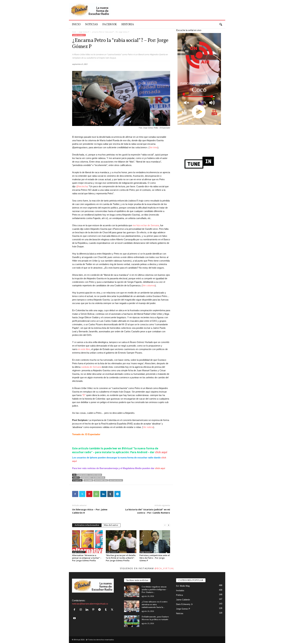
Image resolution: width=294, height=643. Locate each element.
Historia (127, 24)
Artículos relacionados (87, 525)
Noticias (91, 24)
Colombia (88, 480)
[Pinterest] (89, 494)
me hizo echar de (146, 225)
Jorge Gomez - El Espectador (89, 475)
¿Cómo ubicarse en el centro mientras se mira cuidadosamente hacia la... (155, 605)
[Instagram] (81, 609)
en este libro (84, 349)
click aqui (160, 468)
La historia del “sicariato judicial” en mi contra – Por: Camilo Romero (147, 511)
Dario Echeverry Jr (184, 604)
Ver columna (148, 285)
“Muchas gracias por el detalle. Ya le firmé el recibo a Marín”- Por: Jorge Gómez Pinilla (121, 558)
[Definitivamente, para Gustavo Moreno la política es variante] (131, 621)
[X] (82, 494)
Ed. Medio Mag (183, 586)
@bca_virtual (164, 568)
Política (179, 595)
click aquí (161, 452)
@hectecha (82, 186)
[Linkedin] (103, 494)
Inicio (76, 24)
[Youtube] (75, 618)
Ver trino (153, 147)
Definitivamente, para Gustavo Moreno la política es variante (155, 618)
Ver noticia (148, 427)
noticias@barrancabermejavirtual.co (90, 603)
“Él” (84, 395)
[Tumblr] (110, 494)
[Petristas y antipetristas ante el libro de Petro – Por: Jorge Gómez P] (154, 541)
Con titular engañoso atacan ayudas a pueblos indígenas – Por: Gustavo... (154, 590)
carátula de (91, 367)
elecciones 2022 (101, 480)
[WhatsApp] (96, 494)
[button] (220, 24)
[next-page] (168, 525)
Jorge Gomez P (84, 32)
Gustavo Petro (115, 480)
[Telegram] (117, 494)
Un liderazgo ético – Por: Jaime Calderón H (89, 511)
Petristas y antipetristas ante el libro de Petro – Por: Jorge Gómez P (154, 558)
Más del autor (111, 525)
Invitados (180, 590)
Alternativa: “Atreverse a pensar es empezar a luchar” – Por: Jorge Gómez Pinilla (86, 558)
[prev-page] (164, 525)
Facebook (109, 24)
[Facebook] (75, 494)
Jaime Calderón (183, 600)
